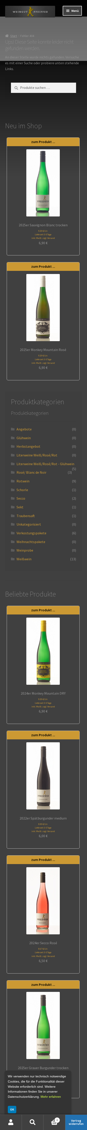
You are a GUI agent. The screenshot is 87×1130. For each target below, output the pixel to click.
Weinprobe (25, 550)
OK (12, 1109)
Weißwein (24, 559)
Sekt (20, 507)
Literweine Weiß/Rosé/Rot (37, 455)
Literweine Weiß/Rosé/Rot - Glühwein (45, 464)
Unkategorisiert (29, 524)
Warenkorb (51, 1118)
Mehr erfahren (51, 1096)
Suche (33, 1122)
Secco (21, 498)
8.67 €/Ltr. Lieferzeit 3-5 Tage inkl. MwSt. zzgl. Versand (43, 952)
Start (13, 36)
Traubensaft (26, 516)
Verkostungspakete (31, 533)
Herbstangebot (28, 446)
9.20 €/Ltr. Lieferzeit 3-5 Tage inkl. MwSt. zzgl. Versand (43, 234)
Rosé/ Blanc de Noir (31, 472)
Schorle (22, 490)
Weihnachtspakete (31, 541)
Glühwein (24, 438)
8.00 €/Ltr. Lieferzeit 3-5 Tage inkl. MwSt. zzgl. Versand (43, 828)
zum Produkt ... (43, 141)
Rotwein (23, 481)
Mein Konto (11, 1122)
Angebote (24, 429)
